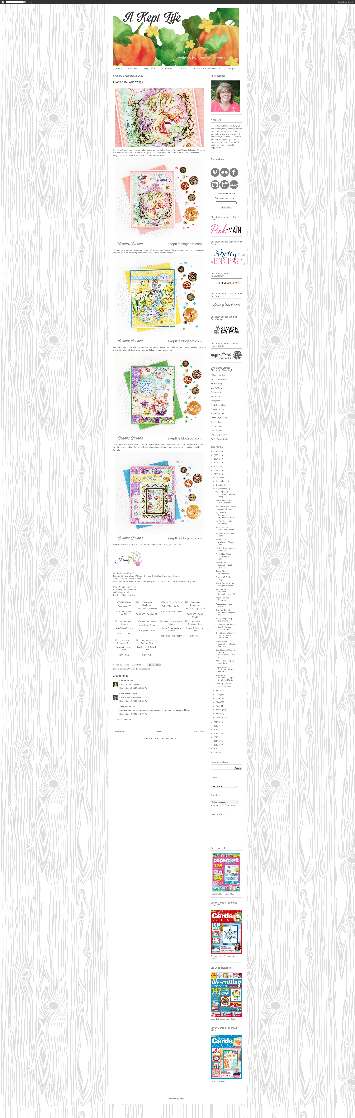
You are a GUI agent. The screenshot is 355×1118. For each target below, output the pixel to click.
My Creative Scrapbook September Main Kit (225, 591)
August (219, 691)
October (220, 485)
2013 (216, 745)
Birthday (123, 669)
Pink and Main (217, 396)
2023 (216, 463)
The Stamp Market (219, 435)
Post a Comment (124, 719)
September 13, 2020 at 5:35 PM (133, 714)
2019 (216, 722)
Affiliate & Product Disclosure (206, 69)
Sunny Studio (216, 426)
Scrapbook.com (217, 413)
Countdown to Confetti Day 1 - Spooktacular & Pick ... (225, 653)
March (219, 710)
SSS (123, 611)
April (218, 706)
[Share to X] (154, 665)
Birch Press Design (219, 379)
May (218, 702)
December (221, 477)
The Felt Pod (216, 430)
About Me (132, 69)
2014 (216, 741)
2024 (216, 459)
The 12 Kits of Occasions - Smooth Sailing (225, 494)
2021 (216, 470)
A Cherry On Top (218, 375)
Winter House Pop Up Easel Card (224, 662)
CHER (124, 614)
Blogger (182, 1099)
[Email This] (148, 665)
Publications (167, 69)
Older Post (199, 731)
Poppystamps (217, 401)
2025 (216, 455)
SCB (118, 611)
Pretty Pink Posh (218, 409)
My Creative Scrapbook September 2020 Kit (225, 515)
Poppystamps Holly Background (223, 619)
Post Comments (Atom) (165, 738)
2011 (216, 752)
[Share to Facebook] (156, 665)
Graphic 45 (133, 669)
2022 (216, 466)
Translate (231, 805)
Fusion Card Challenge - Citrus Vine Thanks (224, 669)
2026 (216, 451)
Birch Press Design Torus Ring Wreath (224, 528)
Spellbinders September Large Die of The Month (224, 677)
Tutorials (183, 69)
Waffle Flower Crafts (219, 439)
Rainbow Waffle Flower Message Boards (225, 508)
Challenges (231, 69)
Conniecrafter (125, 694)
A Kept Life (137, 17)
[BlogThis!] (151, 665)
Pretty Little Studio (219, 405)
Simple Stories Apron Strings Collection (224, 584)
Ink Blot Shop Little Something (223, 522)
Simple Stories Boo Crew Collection (223, 501)
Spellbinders (216, 422)
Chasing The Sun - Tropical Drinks (223, 685)
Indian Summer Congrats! (222, 599)
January (220, 717)
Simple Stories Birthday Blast (222, 572)
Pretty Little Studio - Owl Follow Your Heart (224, 556)
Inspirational (144, 669)
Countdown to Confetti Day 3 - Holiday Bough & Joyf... (225, 626)
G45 (129, 611)
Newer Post (120, 731)
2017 (216, 729)
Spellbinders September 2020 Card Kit (223, 564)
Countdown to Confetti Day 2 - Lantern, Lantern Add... (225, 635)
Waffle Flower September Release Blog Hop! (225, 643)
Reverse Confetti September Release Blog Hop (225, 612)
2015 (216, 737)
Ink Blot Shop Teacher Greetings (225, 549)
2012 (216, 748)
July (218, 694)
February (220, 713)
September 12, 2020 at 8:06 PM (133, 701)
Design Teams (149, 69)
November (221, 481)
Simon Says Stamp (219, 418)
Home (119, 69)
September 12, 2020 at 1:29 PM (133, 688)
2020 (216, 474)
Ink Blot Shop (216, 383)
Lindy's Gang (216, 388)
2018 (216, 726)
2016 (216, 733)
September (221, 489)
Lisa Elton (124, 680)
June (218, 698)
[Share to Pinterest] (159, 665)
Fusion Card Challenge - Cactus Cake (224, 541)
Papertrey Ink (216, 392)
